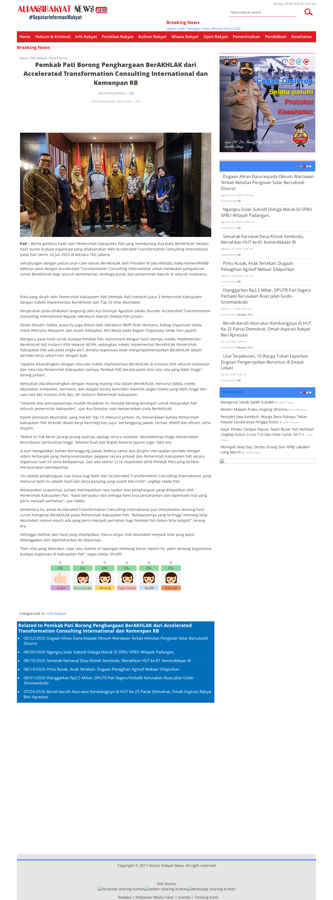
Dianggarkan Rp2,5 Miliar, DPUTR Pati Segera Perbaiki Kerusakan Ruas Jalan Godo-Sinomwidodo (266, 296)
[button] (308, 12)
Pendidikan (275, 36)
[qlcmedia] (116, 897)
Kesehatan (301, 36)
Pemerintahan (246, 36)
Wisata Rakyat (184, 36)
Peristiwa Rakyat (117, 36)
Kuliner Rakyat (152, 36)
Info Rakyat (86, 36)
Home (24, 36)
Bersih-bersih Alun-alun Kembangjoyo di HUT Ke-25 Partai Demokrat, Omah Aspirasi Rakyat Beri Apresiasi (266, 329)
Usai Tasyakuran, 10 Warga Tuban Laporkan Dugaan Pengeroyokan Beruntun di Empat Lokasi (264, 362)
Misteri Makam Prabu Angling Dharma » (255, 409)
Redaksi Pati (245, 314)
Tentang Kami (206, 897)
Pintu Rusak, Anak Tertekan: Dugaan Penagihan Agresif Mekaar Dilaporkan (113, 669)
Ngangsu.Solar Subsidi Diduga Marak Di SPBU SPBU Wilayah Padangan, (111, 651)
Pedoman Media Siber (155, 897)
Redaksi (124, 897)
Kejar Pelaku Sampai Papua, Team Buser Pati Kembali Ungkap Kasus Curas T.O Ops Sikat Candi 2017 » (267, 432)
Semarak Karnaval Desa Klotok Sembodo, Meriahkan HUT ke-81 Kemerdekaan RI (119, 660)
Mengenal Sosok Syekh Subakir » (249, 402)
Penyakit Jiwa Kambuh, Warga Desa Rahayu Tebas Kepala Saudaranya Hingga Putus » (264, 419)
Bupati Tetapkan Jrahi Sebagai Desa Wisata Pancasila (186, 28)
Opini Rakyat (215, 36)
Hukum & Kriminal (52, 36)
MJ (131, 93)
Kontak (184, 897)
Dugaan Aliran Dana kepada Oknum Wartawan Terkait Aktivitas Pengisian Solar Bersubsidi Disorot (267, 182)
